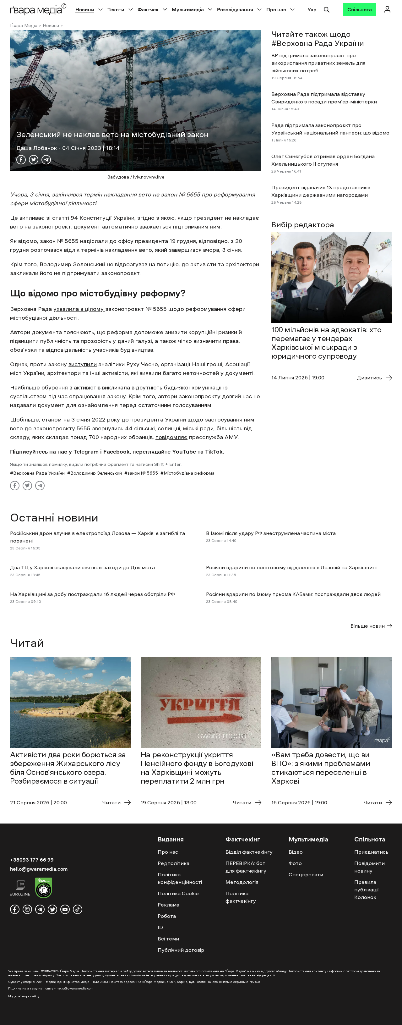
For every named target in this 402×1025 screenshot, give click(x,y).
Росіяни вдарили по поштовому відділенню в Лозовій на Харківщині (291, 567)
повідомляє (171, 437)
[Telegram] (46, 159)
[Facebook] (21, 159)
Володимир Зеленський (96, 473)
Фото (295, 863)
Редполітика (173, 863)
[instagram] (27, 909)
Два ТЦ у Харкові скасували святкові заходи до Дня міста (82, 567)
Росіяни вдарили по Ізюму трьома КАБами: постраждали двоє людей (293, 594)
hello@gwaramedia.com (39, 868)
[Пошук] (326, 9)
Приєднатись (371, 851)
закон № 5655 (143, 473)
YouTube (184, 452)
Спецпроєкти (306, 874)
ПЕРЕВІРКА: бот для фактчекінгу (245, 867)
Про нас (276, 9)
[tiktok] (77, 909)
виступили (82, 364)
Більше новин (367, 625)
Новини (84, 9)
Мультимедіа (188, 9)
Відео (296, 851)
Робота (167, 915)
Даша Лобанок (37, 148)
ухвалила (66, 309)
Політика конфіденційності (180, 878)
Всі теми (168, 938)
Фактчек (148, 9)
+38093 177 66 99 (32, 859)
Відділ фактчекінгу (249, 851)
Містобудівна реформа (189, 473)
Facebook (116, 452)
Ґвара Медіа (23, 25)
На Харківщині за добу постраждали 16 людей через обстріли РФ (92, 594)
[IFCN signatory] (43, 889)
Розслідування (235, 9)
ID (160, 927)
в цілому (92, 309)
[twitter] (52, 909)
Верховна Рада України (39, 473)
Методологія (241, 881)
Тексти (115, 9)
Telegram (86, 452)
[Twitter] (33, 159)
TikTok (214, 452)
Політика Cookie (178, 893)
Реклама (168, 904)
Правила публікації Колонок (366, 889)
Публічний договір (181, 949)
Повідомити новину (369, 867)
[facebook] (14, 909)
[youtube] (65, 909)
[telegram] (40, 909)
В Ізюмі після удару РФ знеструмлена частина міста (271, 533)
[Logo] (38, 9)
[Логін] (387, 9)
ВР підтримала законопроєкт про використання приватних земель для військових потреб (318, 63)
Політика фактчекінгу (240, 897)
